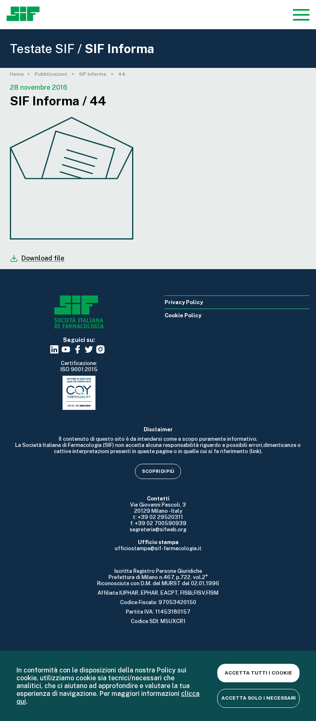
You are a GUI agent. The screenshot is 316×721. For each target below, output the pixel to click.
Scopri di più (158, 471)
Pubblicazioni (51, 74)
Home (17, 74)
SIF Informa (93, 74)
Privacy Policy (184, 302)
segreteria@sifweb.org (158, 529)
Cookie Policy (183, 315)
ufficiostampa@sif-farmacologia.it (158, 548)
